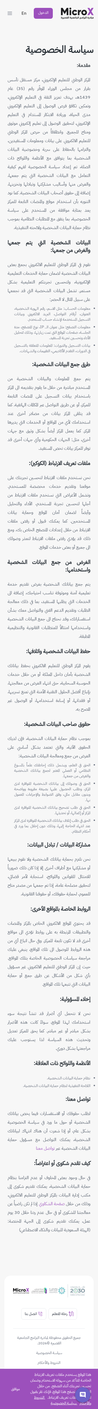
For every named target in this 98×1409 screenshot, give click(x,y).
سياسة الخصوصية (63, 1403)
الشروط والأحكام (49, 1363)
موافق (15, 1389)
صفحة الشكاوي (52, 1204)
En (24, 13)
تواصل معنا (45, 1148)
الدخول (43, 12)
